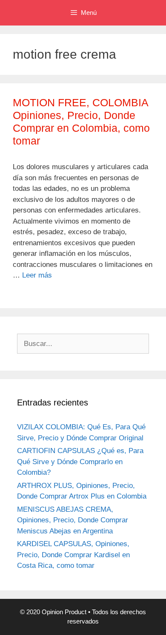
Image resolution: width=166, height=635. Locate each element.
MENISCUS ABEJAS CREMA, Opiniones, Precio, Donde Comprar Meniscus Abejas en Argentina (72, 520)
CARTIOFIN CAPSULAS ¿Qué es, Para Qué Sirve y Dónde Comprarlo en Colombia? (80, 461)
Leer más (37, 275)
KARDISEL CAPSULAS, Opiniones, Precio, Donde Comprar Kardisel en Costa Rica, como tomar (73, 555)
